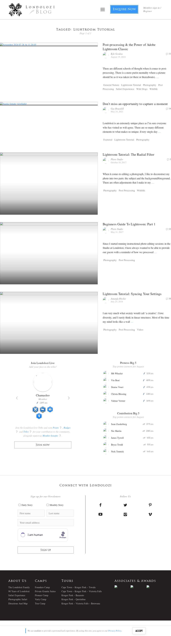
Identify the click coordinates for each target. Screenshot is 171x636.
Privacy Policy (114, 630)
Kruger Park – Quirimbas (73, 599)
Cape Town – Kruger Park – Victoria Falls (81, 591)
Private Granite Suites (45, 591)
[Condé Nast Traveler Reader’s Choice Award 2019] (123, 586)
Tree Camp (40, 603)
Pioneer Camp (41, 595)
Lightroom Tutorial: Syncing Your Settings (132, 294)
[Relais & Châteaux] (155, 586)
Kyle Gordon (117, 53)
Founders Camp (42, 587)
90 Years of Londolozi (19, 591)
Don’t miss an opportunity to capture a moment (135, 104)
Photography (149, 84)
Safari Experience (125, 88)
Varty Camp (40, 599)
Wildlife (153, 88)
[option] (42, 397)
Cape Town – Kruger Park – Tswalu (78, 587)
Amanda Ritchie (118, 298)
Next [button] (68, 398)
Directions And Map (18, 603)
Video (140, 329)
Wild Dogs (141, 88)
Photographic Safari (17, 599)
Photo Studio (117, 159)
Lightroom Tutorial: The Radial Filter (128, 154)
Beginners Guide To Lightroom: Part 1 (129, 224)
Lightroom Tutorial (131, 84)
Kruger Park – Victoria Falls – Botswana (80, 603)
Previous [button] (16, 398)
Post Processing (127, 190)
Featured (107, 139)
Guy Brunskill (117, 108)
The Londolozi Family (19, 587)
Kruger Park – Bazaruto (72, 595)
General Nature (111, 84)
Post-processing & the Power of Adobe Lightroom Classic (129, 46)
